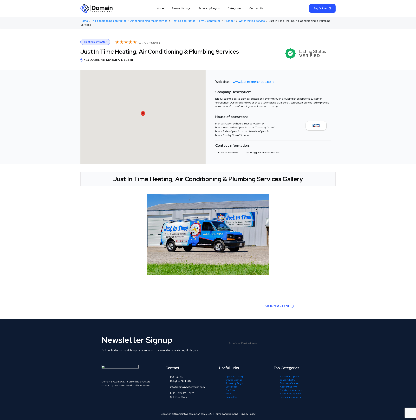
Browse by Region (209, 8)
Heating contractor (183, 20)
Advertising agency (290, 393)
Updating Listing (234, 376)
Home (160, 8)
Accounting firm (288, 386)
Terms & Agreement (226, 414)
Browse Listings (181, 8)
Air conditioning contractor (109, 20)
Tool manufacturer (289, 383)
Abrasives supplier (289, 376)
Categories (234, 8)
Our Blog (230, 390)
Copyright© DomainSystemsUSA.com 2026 (186, 414)
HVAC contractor (209, 20)
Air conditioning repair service (148, 20)
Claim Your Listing (277, 306)
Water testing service (252, 20)
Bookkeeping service (291, 390)
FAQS (228, 393)
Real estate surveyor (291, 396)
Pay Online (320, 8)
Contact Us (256, 8)
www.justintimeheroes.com (253, 81)
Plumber (229, 20)
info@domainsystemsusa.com (187, 387)
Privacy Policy (247, 414)
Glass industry (287, 379)
